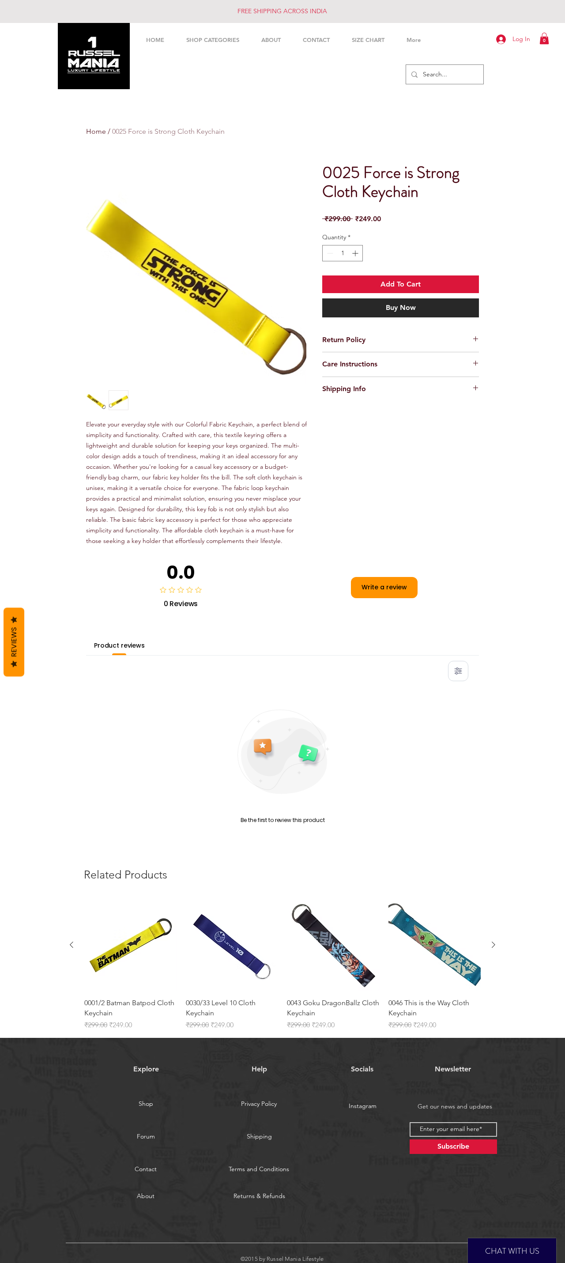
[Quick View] (130, 945)
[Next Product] (493, 944)
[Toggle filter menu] (458, 671)
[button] (544, 38)
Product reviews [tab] (119, 645)
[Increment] (356, 253)
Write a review (384, 587)
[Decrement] (329, 253)
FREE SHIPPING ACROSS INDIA (282, 11)
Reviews (14, 642)
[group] (282, 964)
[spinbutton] (342, 253)
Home (96, 131)
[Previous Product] (71, 944)
